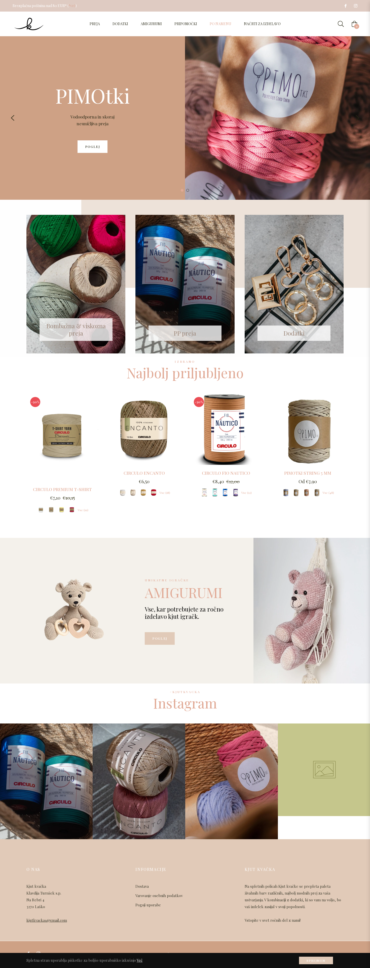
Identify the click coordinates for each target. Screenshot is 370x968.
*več (72, 5)
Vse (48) (328, 493)
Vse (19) (83, 510)
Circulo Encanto (144, 473)
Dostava (142, 886)
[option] (185, 118)
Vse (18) (165, 493)
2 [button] (187, 190)
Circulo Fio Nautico (226, 473)
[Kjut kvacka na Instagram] (355, 5)
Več (139, 960)
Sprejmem (316, 960)
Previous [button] (12, 118)
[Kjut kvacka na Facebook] (345, 5)
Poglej (159, 638)
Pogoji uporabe (148, 904)
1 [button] (182, 190)
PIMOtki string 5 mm (307, 473)
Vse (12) (246, 493)
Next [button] (357, 118)
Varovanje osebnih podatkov (159, 895)
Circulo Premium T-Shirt (62, 489)
